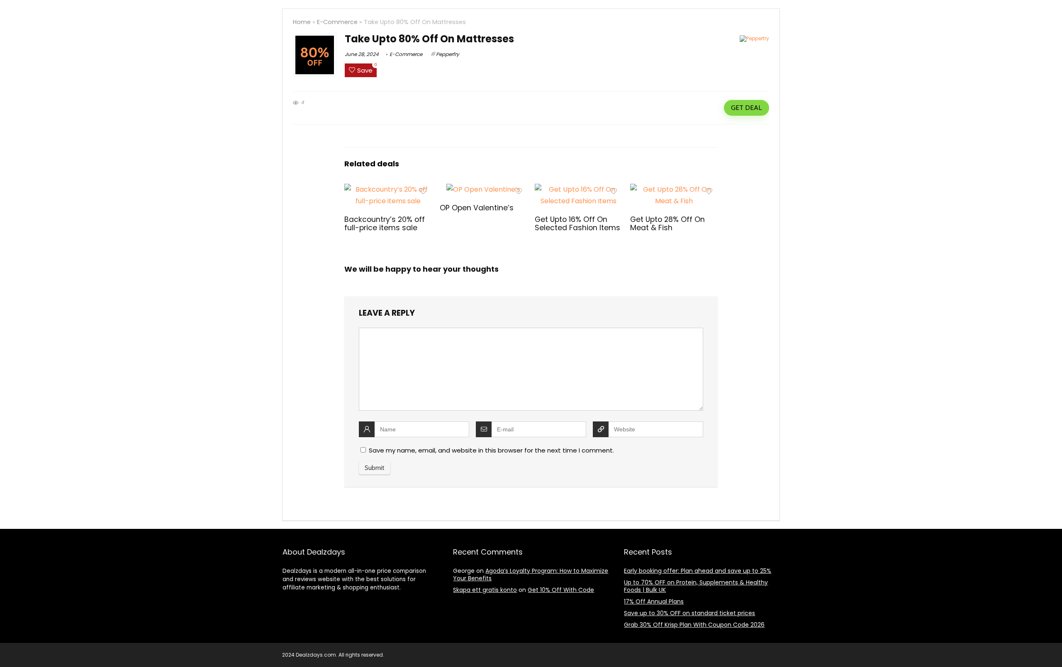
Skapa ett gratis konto (485, 590)
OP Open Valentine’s (477, 208)
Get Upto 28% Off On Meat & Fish (667, 223)
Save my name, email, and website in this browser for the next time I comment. (491, 450)
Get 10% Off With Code (561, 590)
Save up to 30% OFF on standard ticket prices (689, 613)
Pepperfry (447, 54)
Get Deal (746, 108)
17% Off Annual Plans (654, 601)
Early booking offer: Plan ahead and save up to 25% (697, 571)
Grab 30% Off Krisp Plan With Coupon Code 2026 (694, 625)
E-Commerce (337, 22)
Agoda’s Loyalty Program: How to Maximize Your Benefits (530, 574)
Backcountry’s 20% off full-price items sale (384, 223)
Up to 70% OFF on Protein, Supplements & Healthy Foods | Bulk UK (696, 586)
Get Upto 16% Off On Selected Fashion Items (577, 223)
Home (302, 22)
